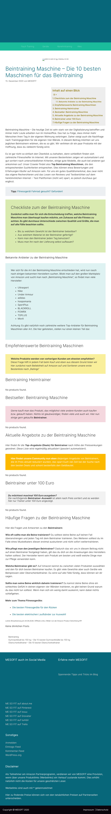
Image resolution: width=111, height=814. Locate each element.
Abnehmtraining (64, 46)
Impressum (89, 809)
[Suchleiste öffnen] (88, 46)
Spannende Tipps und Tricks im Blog (78, 674)
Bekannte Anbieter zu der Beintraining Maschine (80, 102)
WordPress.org (13, 755)
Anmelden (11, 742)
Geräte (46, 46)
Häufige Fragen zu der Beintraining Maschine (76, 122)
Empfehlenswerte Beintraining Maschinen (75, 105)
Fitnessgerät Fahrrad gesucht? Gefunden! (40, 191)
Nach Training (27, 46)
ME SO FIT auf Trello (16, 724)
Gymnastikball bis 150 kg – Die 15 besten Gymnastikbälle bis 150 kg (39, 640)
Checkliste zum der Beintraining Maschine (75, 98)
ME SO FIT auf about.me (18, 703)
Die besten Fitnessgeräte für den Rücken (34, 607)
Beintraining (13, 637)
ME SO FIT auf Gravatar (18, 716)
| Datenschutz (101, 809)
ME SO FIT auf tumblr (17, 720)
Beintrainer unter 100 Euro (68, 119)
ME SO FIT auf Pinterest (18, 707)
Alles (79, 46)
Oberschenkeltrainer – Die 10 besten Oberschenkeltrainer (34, 642)
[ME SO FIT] (55, 21)
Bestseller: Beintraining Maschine (71, 112)
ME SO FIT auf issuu (16, 711)
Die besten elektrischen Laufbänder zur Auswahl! (39, 614)
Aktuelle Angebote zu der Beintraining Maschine (79, 115)
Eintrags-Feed (13, 746)
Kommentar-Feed (14, 751)
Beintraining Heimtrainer (67, 108)
